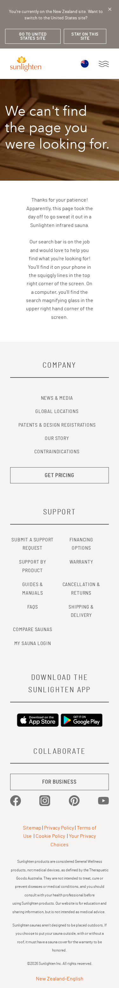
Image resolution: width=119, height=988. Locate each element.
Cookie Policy (50, 836)
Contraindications (57, 451)
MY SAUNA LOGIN (32, 643)
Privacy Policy (59, 827)
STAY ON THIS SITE (85, 36)
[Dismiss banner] (110, 9)
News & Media (57, 398)
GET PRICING (59, 475)
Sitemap (32, 827)
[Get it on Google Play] (81, 720)
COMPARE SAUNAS (32, 629)
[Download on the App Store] (38, 720)
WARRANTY (81, 562)
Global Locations (57, 411)
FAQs (32, 607)
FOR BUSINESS (59, 782)
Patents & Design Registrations (57, 425)
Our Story (57, 438)
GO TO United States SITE (33, 36)
